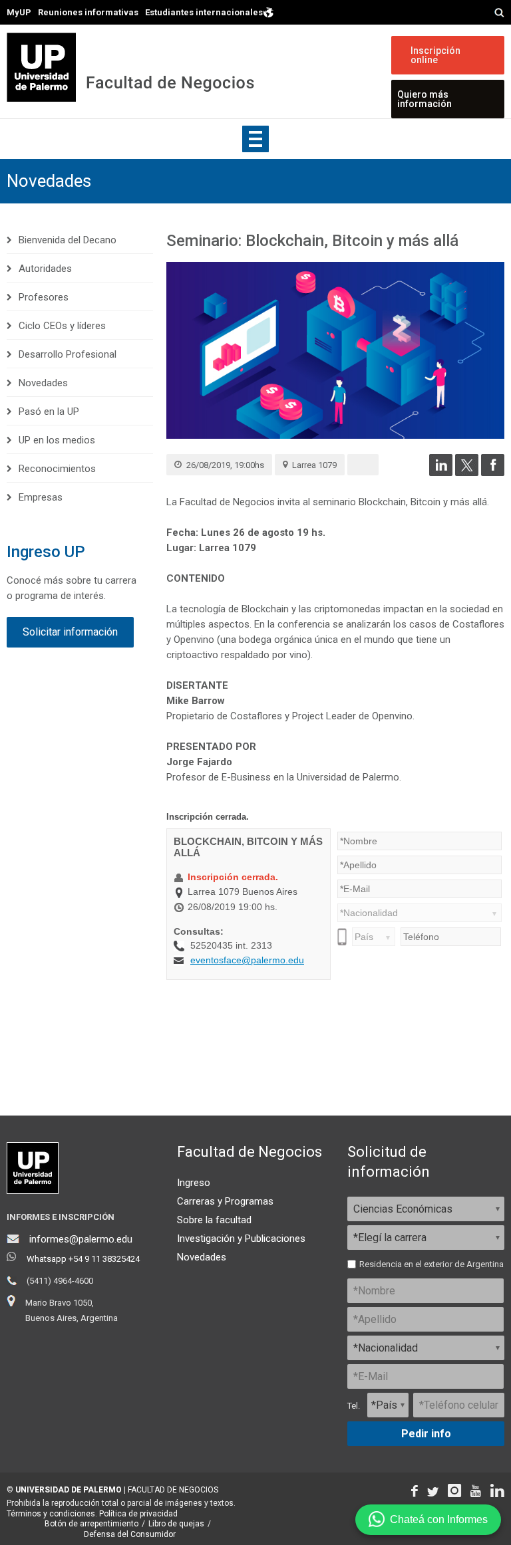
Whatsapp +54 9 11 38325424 (83, 1259)
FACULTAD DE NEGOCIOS (173, 1489)
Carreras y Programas (225, 1201)
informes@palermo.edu (80, 1239)
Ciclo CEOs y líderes (62, 326)
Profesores (44, 297)
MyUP (19, 12)
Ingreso (193, 1183)
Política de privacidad (138, 1513)
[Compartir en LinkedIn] (440, 473)
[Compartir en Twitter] (466, 473)
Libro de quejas (176, 1523)
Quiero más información (424, 99)
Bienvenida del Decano (67, 240)
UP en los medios (57, 440)
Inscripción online (435, 55)
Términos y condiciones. (52, 1513)
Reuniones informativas (88, 12)
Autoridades (45, 269)
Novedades (49, 181)
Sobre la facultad (214, 1220)
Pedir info (426, 1433)
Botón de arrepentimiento (91, 1523)
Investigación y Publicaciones (241, 1239)
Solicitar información (70, 632)
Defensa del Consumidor (130, 1534)
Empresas (41, 497)
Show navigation (255, 139)
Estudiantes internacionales (204, 12)
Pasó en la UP (49, 411)
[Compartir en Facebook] (492, 473)
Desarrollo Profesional (67, 354)
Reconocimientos (57, 469)
